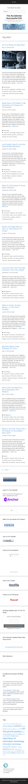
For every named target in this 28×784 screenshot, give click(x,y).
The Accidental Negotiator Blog (11, 699)
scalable (12, 217)
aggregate (12, 89)
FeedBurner (17, 628)
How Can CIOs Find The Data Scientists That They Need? (13, 269)
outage (15, 749)
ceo (20, 729)
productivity (9, 751)
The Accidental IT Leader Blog (11, 690)
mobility (9, 134)
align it (9, 723)
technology (18, 752)
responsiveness (12, 260)
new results (21, 173)
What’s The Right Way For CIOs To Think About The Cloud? (12, 229)
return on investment (12, 339)
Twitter (22, 752)
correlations (5, 91)
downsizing (5, 419)
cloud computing (7, 734)
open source (13, 215)
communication (15, 734)
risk (15, 751)
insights (4, 339)
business (17, 726)
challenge (18, 89)
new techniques (6, 176)
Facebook (11, 419)
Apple (11, 417)
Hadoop (20, 213)
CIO (23, 728)
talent (8, 380)
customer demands (18, 256)
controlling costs (20, 334)
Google (17, 419)
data (10, 91)
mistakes (4, 378)
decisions (23, 734)
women (4, 754)
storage (21, 93)
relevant (18, 462)
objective (13, 176)
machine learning (13, 93)
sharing (23, 462)
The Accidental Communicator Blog (12, 681)
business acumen (14, 293)
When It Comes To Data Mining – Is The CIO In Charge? (11, 307)
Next (7, 469)
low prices (16, 258)
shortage (20, 378)
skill (25, 378)
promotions (12, 462)
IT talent (22, 419)
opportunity (5, 462)
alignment (13, 723)
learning (4, 134)
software (18, 217)
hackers (17, 736)
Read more (20, 83)
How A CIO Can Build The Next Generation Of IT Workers (12, 390)
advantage (13, 132)
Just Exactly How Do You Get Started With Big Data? (13, 145)
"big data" (6, 89)
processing (20, 134)
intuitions (10, 258)
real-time (4, 260)
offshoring (9, 421)
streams (4, 380)
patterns (22, 258)
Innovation (6, 130)
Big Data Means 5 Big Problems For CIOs (10, 347)
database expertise (12, 295)
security (19, 751)
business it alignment (11, 729)
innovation (5, 747)
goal (3, 376)
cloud (23, 89)
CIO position (16, 731)
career (18, 729)
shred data (22, 339)
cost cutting (20, 417)
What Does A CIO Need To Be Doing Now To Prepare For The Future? (14, 105)
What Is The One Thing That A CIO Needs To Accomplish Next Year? (14, 431)
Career (5, 456)
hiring (20, 297)
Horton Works (6, 215)
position (14, 134)
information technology (12, 744)
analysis (12, 373)
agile (11, 256)
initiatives (19, 376)
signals (19, 260)
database (12, 213)
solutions (19, 176)
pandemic (4, 751)
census (19, 171)
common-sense (6, 173)
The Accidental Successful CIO (14, 17)
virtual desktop (20, 421)
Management (7, 291)
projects (20, 215)
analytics (17, 373)
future (22, 132)
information (13, 376)
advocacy (12, 334)
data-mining (8, 336)
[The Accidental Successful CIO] (14, 556)
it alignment (14, 747)
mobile (4, 421)
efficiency (4, 258)
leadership (6, 749)
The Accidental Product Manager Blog (13, 707)
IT (9, 747)
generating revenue (18, 336)
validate (9, 178)
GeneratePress (14, 781)
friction (22, 373)
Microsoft (12, 749)
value (3, 95)
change (18, 132)
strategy (4, 178)
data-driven (18, 458)
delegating (14, 173)
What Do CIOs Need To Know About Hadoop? (13, 187)
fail (16, 213)
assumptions (13, 171)
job (23, 297)
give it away (11, 460)
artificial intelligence (8, 726)
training (15, 136)
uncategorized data (7, 219)
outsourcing (20, 749)
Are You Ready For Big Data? (13, 45)
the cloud (9, 136)
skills (14, 421)
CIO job (6, 731)
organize (10, 378)
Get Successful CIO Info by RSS (14, 647)
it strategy (19, 747)
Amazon (17, 723)
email (4, 736)
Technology (7, 87)
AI (7, 723)
